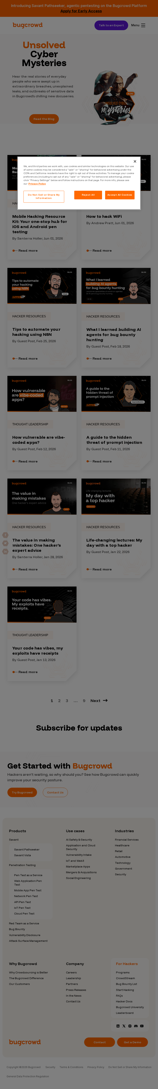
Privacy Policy (37, 183)
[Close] (134, 161)
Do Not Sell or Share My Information (44, 196)
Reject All (88, 194)
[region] (79, 183)
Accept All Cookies (119, 194)
